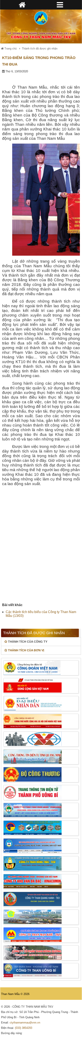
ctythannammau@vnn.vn (25, 1022)
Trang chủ (10, 48)
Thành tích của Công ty (27, 641)
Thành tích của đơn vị (26, 650)
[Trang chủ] (41, 18)
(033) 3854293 (23, 1027)
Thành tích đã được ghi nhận (39, 48)
